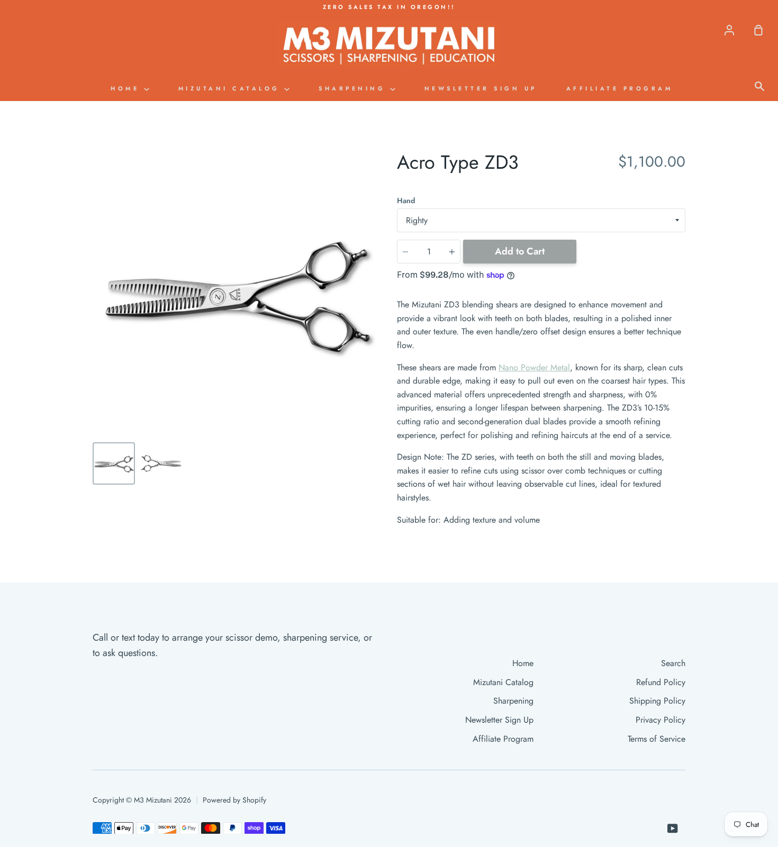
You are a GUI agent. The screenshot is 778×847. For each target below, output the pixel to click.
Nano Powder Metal (534, 367)
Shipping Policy (657, 701)
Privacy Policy (660, 720)
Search (673, 663)
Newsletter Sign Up (480, 88)
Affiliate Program (619, 88)
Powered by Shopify (234, 800)
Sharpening (354, 88)
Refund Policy (660, 682)
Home (127, 88)
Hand (406, 200)
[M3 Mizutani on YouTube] (672, 828)
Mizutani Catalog (231, 88)
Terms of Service (656, 739)
